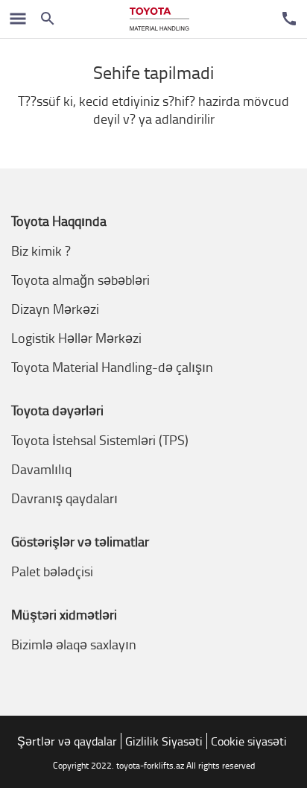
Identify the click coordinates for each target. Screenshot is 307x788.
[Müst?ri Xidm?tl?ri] (289, 19)
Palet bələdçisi (52, 571)
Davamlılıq (41, 469)
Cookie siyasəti (249, 741)
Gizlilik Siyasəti (164, 741)
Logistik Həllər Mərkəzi (76, 338)
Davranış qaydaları (64, 498)
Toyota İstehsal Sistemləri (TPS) (100, 440)
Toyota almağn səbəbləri (80, 280)
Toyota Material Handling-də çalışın (112, 367)
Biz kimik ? (41, 250)
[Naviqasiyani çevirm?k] (18, 19)
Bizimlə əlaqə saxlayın (73, 644)
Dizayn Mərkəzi (55, 309)
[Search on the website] (48, 19)
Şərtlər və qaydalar (67, 741)
